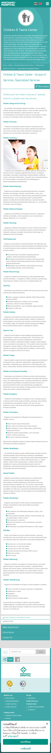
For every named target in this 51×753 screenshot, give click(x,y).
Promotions (31, 698)
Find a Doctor (8, 632)
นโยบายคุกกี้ (13, 736)
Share (10, 659)
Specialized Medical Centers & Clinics (24, 65)
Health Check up (11, 707)
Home (4, 65)
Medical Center (39, 65)
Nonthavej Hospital (8, 3)
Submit (41, 652)
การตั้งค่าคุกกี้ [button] (25, 748)
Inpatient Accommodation (36, 707)
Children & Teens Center (9, 68)
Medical (10, 65)
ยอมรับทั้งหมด (26, 742)
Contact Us (7, 637)
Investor (8, 718)
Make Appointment (11, 627)
